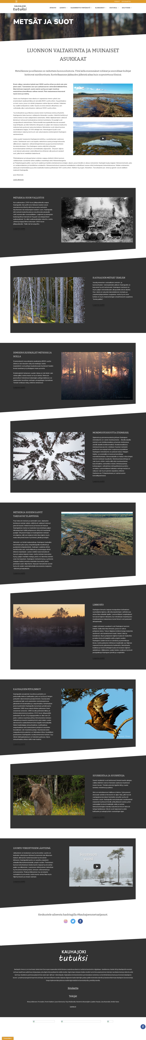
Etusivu (53, 8)
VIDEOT (117, 1)
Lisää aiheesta (18, 180)
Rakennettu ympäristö (80, 8)
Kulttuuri (126, 8)
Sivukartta (73, 988)
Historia (113, 8)
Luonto (63, 8)
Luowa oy (73, 1007)
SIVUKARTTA (126, 1)
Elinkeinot (100, 8)
